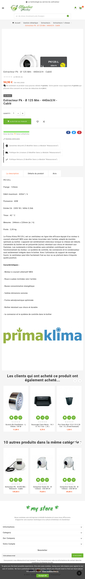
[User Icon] (75, 8)
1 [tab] (41, 66)
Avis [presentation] (55, 173)
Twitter (74, 132)
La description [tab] (12, 173)
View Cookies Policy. (50, 571)
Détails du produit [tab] (36, 173)
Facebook (68, 132)
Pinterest (79, 132)
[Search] (68, 16)
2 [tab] (43, 66)
